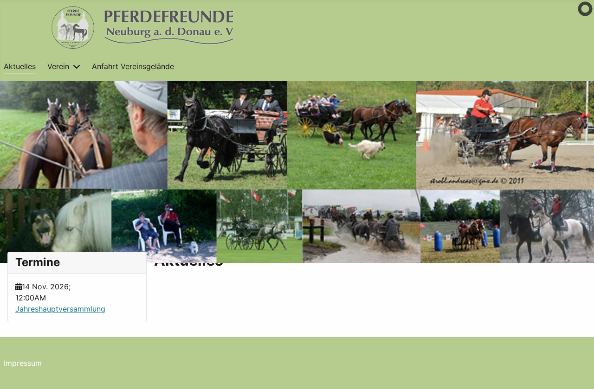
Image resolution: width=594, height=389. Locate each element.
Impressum (23, 363)
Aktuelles (20, 66)
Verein (58, 66)
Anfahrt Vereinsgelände (133, 66)
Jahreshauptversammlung (60, 308)
